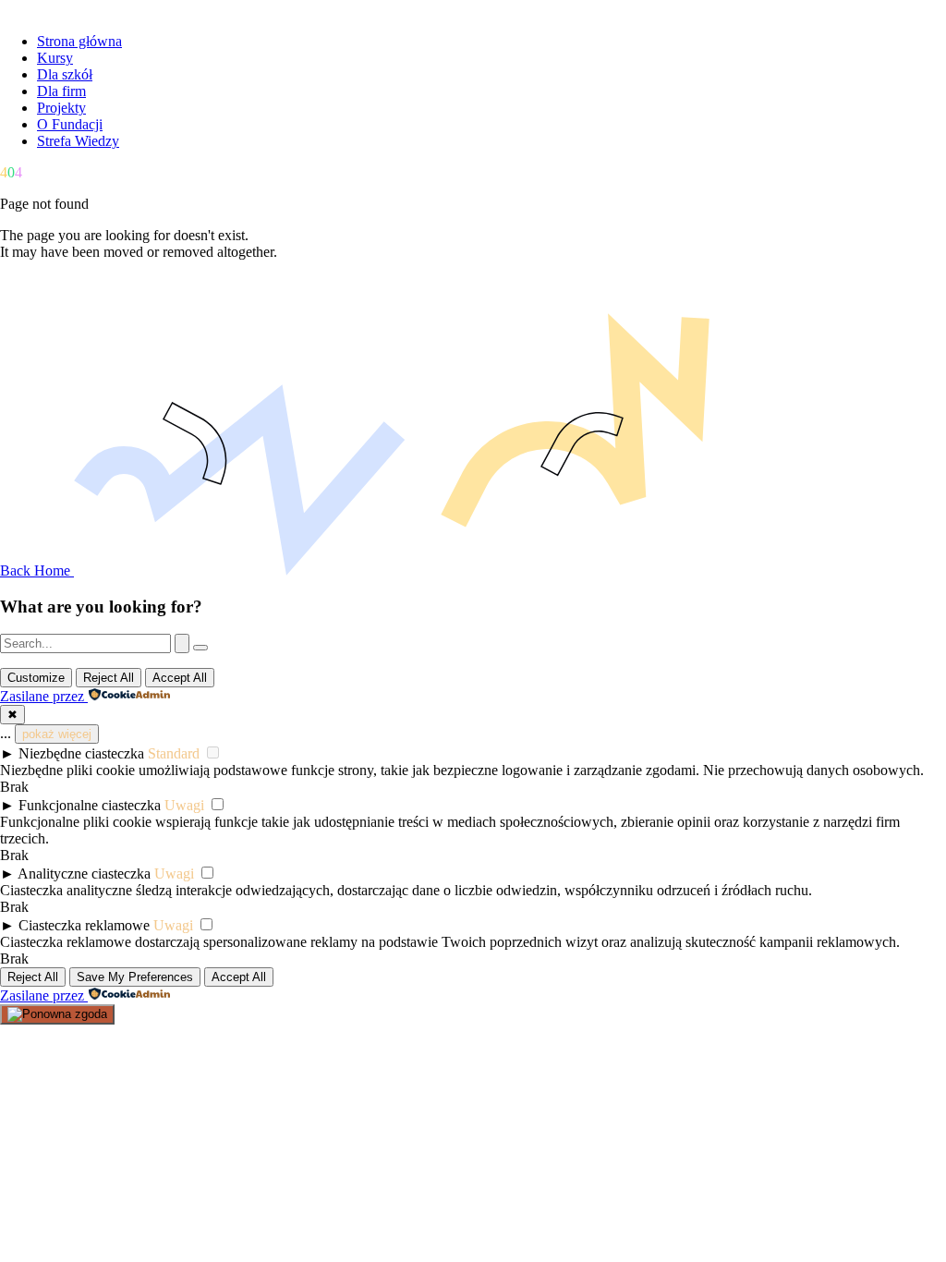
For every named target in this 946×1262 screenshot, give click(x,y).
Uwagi (184, 805)
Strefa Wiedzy (78, 141)
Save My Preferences (135, 977)
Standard (174, 753)
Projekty (61, 107)
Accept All (179, 678)
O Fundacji (70, 124)
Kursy (55, 58)
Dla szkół (64, 74)
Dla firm (61, 91)
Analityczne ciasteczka (84, 873)
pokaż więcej (56, 734)
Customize (36, 678)
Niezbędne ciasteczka (81, 753)
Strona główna (79, 41)
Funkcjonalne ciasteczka (89, 805)
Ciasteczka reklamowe (84, 925)
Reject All (108, 678)
